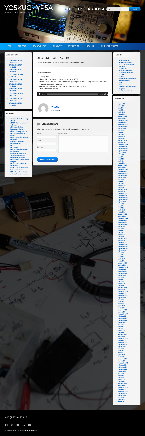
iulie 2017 (121, 324)
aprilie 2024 (121, 161)
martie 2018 (121, 308)
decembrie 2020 (123, 242)
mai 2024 (121, 159)
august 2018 (122, 298)
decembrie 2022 (123, 193)
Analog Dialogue (124, 60)
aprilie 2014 (121, 400)
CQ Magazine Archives (126, 72)
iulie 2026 (121, 106)
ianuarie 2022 (122, 216)
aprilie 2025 (121, 136)
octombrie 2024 (123, 149)
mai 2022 (121, 208)
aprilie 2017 (121, 330)
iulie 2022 (121, 204)
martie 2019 (121, 285)
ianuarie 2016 (122, 361)
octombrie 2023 (123, 173)
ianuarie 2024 (122, 167)
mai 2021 (121, 232)
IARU (11, 145)
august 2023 (122, 177)
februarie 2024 (122, 165)
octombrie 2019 (123, 271)
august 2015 (122, 371)
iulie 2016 (121, 349)
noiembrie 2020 (122, 244)
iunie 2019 (121, 279)
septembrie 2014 (123, 393)
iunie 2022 (121, 206)
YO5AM (77, 62)
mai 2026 (121, 110)
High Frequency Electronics (127, 78)
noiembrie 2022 (122, 196)
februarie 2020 (122, 263)
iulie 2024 (121, 155)
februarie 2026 (122, 116)
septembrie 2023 (123, 175)
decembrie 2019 (123, 267)
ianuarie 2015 (122, 385)
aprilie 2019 (121, 283)
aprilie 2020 (121, 259)
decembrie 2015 (123, 363)
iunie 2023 (121, 181)
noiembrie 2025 (122, 122)
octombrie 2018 (123, 295)
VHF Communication (125, 91)
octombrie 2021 (123, 222)
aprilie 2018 (121, 306)
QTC (9, 46)
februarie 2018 (122, 310)
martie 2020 (121, 261)
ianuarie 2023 (122, 191)
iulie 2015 (121, 373)
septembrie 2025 (123, 126)
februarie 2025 (122, 140)
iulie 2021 (121, 228)
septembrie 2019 (123, 273)
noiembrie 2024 (122, 147)
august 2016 (122, 346)
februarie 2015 (122, 383)
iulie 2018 (121, 300)
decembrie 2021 (123, 218)
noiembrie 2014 (122, 389)
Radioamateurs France (17, 157)
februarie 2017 (122, 334)
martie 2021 (121, 236)
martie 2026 (121, 114)
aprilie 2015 (121, 379)
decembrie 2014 (123, 387)
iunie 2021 (121, 230)
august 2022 (122, 202)
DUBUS (121, 76)
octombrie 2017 (123, 318)
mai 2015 (121, 377)
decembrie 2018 (123, 291)
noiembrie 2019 (122, 269)
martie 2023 (121, 187)
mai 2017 (121, 328)
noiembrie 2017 (122, 316)
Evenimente (73, 46)
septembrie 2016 (123, 344)
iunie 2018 (121, 302)
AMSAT (12, 121)
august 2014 (122, 395)
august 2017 (122, 322)
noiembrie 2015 (122, 365)
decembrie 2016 (123, 338)
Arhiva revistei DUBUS (126, 62)
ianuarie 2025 (122, 142)
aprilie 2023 (121, 185)
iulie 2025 (121, 130)
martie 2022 (121, 212)
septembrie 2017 (123, 320)
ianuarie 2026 (122, 118)
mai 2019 (121, 281)
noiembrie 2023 (122, 171)
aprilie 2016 (121, 355)
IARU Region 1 (14, 147)
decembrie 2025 (123, 120)
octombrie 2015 (123, 367)
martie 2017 (121, 332)
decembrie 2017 (123, 314)
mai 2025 (121, 134)
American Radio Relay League (19, 119)
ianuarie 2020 (122, 265)
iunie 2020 (121, 255)
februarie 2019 (122, 287)
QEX (120, 83)
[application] (72, 94)
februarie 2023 (122, 189)
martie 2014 (121, 402)
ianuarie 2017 (122, 336)
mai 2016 (121, 353)
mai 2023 (121, 183)
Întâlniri (90, 46)
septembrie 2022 (123, 200)
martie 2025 (121, 138)
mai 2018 (121, 304)
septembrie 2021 (123, 224)
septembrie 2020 (123, 249)
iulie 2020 (121, 253)
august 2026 (122, 104)
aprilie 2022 (121, 210)
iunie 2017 (121, 326)
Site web (40, 147)
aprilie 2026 (121, 112)
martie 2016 (121, 357)
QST (120, 85)
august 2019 (122, 275)
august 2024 (122, 153)
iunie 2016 (121, 351)
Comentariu (63, 133)
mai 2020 (121, 257)
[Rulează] (40, 94)
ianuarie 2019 (122, 289)
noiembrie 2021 (122, 220)
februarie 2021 (122, 238)
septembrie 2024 (123, 151)
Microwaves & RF (124, 80)
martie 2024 (121, 163)
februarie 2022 (122, 214)
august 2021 (122, 226)
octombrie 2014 (123, 391)
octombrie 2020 (123, 247)
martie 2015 (121, 381)
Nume (39, 133)
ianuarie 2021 (122, 240)
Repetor (22, 46)
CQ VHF (121, 74)
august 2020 (122, 251)
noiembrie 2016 (122, 340)
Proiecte (57, 46)
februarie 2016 (122, 359)
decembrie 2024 (123, 145)
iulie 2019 (121, 277)
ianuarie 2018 (122, 312)
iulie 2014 (121, 397)
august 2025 (122, 128)
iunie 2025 (121, 132)
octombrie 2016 (123, 342)
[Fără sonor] (105, 94)
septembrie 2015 (123, 369)
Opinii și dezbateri (109, 46)
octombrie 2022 (123, 198)
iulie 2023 (121, 179)
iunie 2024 (121, 157)
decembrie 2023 (123, 169)
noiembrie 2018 (122, 293)
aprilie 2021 (121, 234)
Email (39, 140)
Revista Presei (39, 46)
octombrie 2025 (123, 124)
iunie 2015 (121, 375)
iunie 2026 (121, 108)
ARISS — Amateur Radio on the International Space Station (18, 133)
